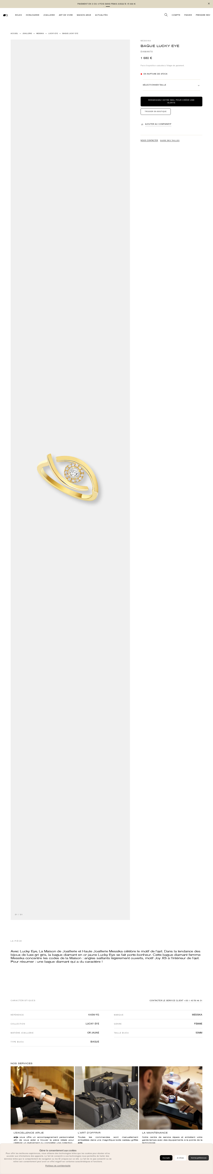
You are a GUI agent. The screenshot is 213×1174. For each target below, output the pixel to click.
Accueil (14, 33)
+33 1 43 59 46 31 (193, 1000)
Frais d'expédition (148, 66)
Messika (146, 41)
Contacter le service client (166, 1000)
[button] (105, 6)
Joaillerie (27, 33)
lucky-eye (53, 33)
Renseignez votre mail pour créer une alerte (171, 101)
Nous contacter (149, 140)
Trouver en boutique (156, 111)
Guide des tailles (170, 140)
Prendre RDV (203, 15)
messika (40, 33)
